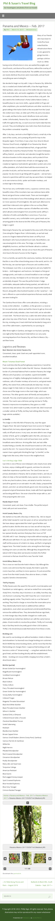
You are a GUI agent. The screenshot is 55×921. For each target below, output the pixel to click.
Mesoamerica (31, 29)
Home (6, 795)
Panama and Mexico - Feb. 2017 (22, 795)
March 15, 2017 (18, 29)
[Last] (49, 858)
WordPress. (37, 918)
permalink (17, 873)
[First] (5, 858)
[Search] (49, 897)
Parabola (27, 918)
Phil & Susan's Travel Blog (19, 3)
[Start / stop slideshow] (27, 803)
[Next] (50, 868)
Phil (8, 29)
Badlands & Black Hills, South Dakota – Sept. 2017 (41, 884)
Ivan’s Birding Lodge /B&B (12, 460)
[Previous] (5, 868)
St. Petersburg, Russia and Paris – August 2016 (13, 884)
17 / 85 (27, 868)
